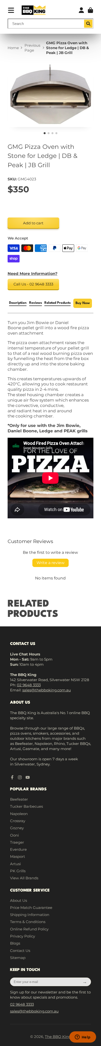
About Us (18, 900)
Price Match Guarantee (31, 907)
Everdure (18, 849)
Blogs (15, 943)
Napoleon (19, 813)
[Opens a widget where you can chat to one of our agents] (82, 1037)
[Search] (88, 24)
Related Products (57, 303)
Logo (33, 10)
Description (17, 303)
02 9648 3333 (29, 685)
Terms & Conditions (27, 921)
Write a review (50, 562)
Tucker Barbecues (26, 806)
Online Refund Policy (29, 929)
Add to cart (33, 223)
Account (81, 10)
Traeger (17, 842)
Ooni (14, 835)
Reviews (35, 303)
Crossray (17, 820)
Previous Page (32, 48)
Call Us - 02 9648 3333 (33, 284)
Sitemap (17, 957)
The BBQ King (58, 1036)
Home (13, 47)
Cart (90, 10)
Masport (17, 856)
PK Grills (17, 871)
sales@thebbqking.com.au (46, 690)
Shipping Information (29, 914)
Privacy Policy (22, 936)
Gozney (17, 828)
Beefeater (19, 799)
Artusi (15, 863)
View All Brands (24, 878)
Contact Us (20, 950)
